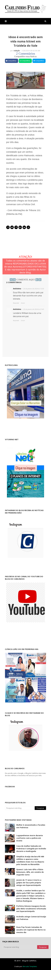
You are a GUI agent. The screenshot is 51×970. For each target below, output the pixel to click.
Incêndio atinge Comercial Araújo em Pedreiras (31, 917)
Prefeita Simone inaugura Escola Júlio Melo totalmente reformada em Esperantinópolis (31, 908)
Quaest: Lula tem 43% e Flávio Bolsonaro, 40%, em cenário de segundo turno (30, 872)
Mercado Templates (30, 966)
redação (16, 50)
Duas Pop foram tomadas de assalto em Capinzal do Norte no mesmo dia (31, 930)
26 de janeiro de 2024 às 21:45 (33, 309)
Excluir (23, 303)
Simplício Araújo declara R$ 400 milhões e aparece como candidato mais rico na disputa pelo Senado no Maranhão (30, 860)
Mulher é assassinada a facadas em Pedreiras (30, 826)
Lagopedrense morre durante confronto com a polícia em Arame (29, 838)
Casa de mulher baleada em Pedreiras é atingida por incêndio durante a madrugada (31, 848)
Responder (16, 303)
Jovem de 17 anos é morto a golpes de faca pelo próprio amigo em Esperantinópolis (28, 882)
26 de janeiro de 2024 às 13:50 (33, 289)
